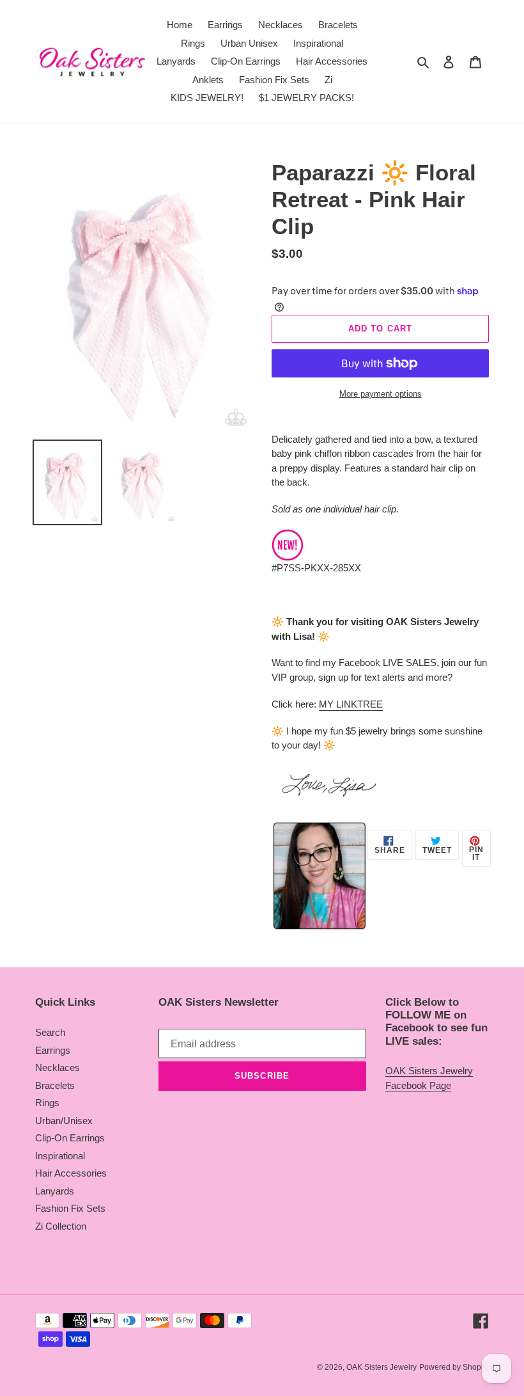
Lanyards (54, 1191)
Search (50, 1032)
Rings (47, 1102)
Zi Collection (60, 1226)
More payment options (380, 394)
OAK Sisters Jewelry (381, 1367)
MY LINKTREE (351, 704)
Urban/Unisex (64, 1120)
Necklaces (57, 1067)
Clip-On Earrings (70, 1137)
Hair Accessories (71, 1173)
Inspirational (60, 1155)
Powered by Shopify (454, 1367)
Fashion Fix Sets (70, 1208)
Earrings (52, 1050)
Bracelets (55, 1085)
